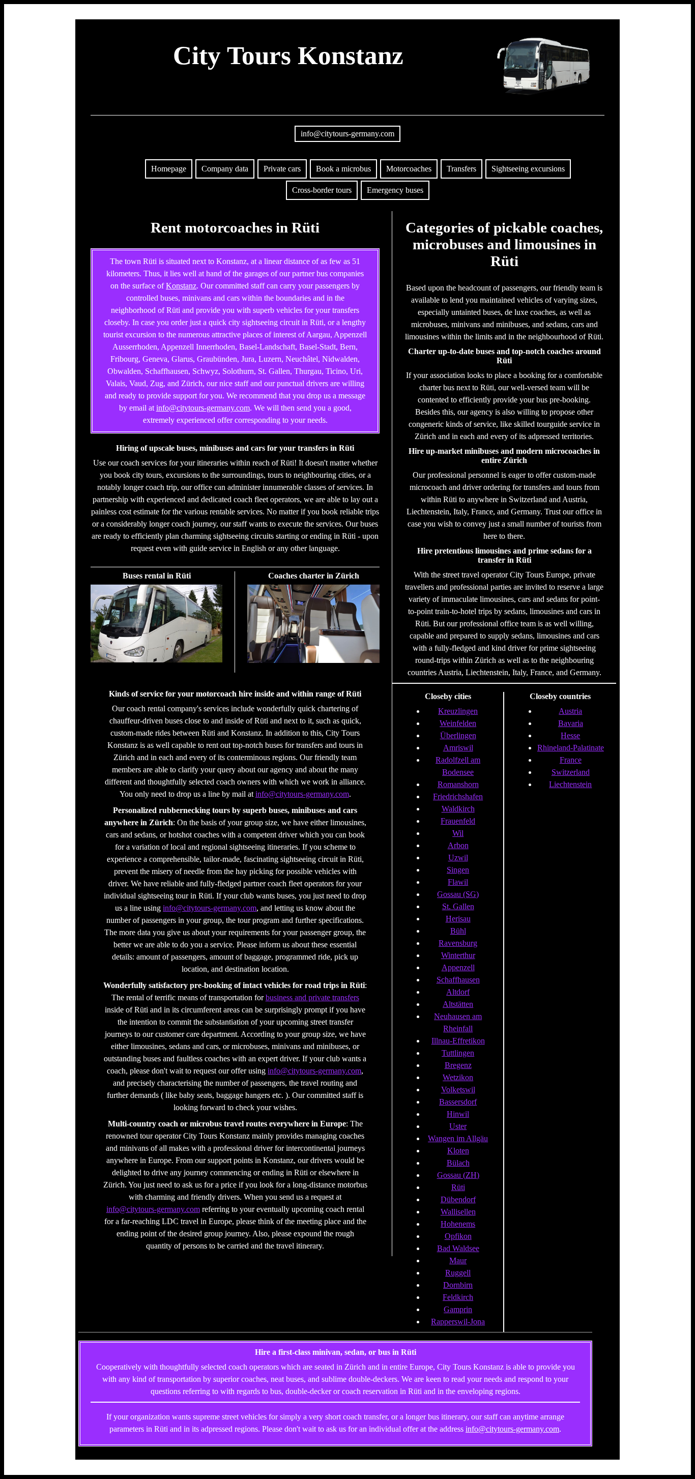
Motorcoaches (408, 168)
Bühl (458, 930)
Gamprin (458, 1309)
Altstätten (458, 1004)
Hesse (570, 735)
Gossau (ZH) (458, 1175)
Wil (458, 833)
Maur (458, 1260)
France (571, 760)
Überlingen (458, 735)
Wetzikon (458, 1077)
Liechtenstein (570, 784)
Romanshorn (458, 784)
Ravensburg (458, 943)
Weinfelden (458, 723)
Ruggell (458, 1272)
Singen (458, 869)
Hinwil (458, 1114)
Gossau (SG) (458, 894)
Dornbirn (458, 1285)
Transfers (461, 168)
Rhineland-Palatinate (570, 747)
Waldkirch (458, 808)
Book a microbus (343, 168)
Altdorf (458, 992)
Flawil (458, 882)
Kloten (458, 1150)
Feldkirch (458, 1297)
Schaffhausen (458, 979)
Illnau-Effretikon (458, 1040)
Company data (224, 168)
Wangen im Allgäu (458, 1138)
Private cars (282, 168)
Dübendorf (458, 1199)
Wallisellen (458, 1211)
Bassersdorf (458, 1101)
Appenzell (458, 967)
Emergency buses (395, 190)
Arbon (458, 845)
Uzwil (458, 857)
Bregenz (458, 1065)
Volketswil (458, 1089)
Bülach (458, 1162)
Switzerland (571, 772)
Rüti (458, 1187)
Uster (458, 1126)
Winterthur (458, 955)
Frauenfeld (458, 821)
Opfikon (458, 1236)
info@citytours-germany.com (347, 133)
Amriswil (458, 747)
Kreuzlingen (458, 711)
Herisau (458, 918)
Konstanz (181, 285)
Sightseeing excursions (528, 168)
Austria (570, 711)
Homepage (168, 168)
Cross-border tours (322, 190)
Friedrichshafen (458, 796)
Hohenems (458, 1224)
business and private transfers (312, 997)
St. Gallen (458, 906)
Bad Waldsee (458, 1248)
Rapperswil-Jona (458, 1321)
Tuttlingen (458, 1053)
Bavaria (570, 723)
